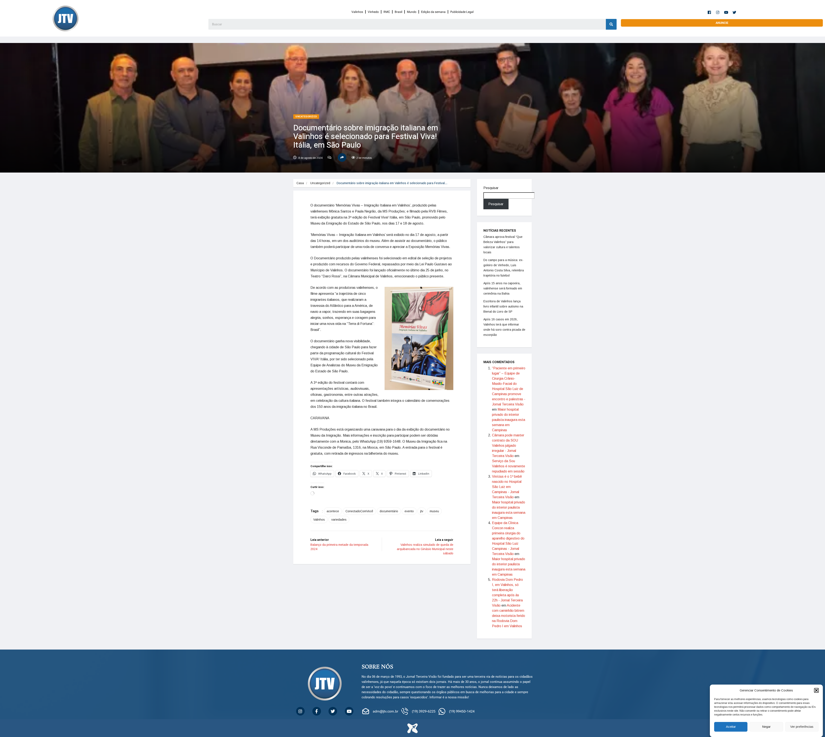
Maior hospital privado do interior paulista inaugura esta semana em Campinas (508, 420)
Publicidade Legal (462, 12)
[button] (816, 690)
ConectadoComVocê (359, 511)
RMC (386, 12)
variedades (339, 519)
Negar (766, 727)
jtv (421, 511)
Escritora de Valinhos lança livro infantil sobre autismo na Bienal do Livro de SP (503, 306)
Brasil (398, 12)
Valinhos (357, 12)
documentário (389, 511)
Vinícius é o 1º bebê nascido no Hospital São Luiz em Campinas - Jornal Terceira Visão (507, 487)
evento (409, 511)
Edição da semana (433, 12)
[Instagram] (717, 12)
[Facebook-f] (709, 12)
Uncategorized (306, 116)
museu (434, 511)
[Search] (611, 24)
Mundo (411, 12)
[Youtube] (726, 12)
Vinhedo (373, 12)
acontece (333, 511)
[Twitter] (734, 12)
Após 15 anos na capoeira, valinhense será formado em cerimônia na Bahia (502, 288)
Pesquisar (490, 188)
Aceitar (731, 727)
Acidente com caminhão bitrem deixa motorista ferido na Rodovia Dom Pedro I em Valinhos (508, 616)
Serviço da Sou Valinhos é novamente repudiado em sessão (508, 466)
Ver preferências (801, 727)
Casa (300, 183)
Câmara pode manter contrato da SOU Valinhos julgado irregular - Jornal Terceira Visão (508, 445)
